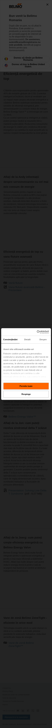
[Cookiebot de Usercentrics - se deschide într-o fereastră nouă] (37, 332)
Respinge (26, 394)
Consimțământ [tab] (10, 339)
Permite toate (26, 386)
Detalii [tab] (27, 339)
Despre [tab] (43, 339)
